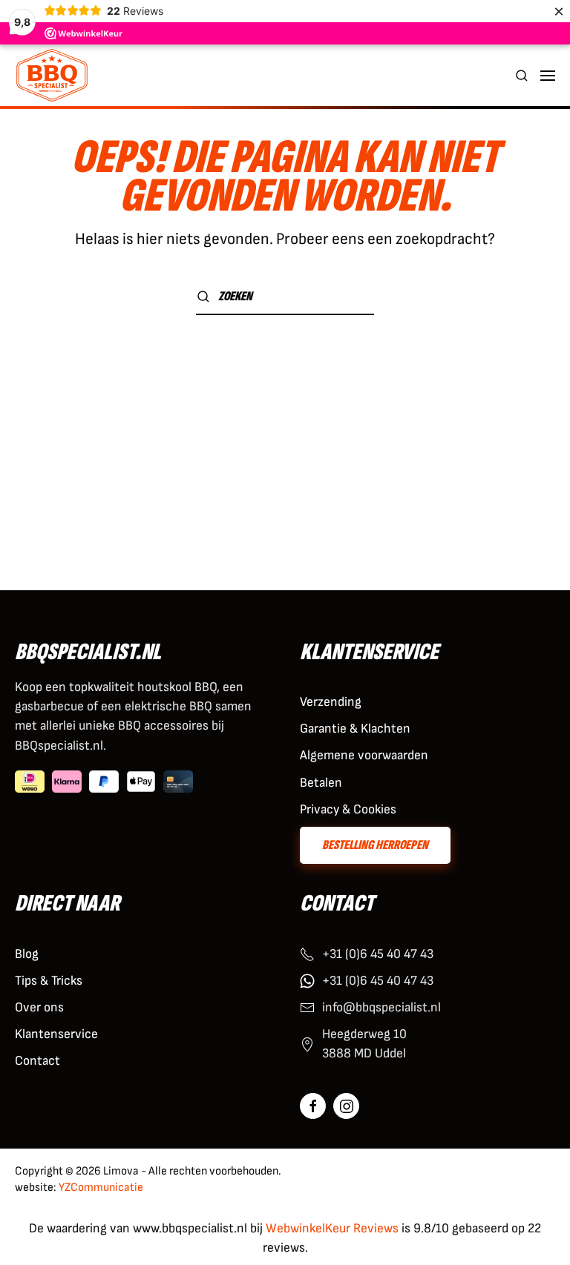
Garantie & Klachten (355, 728)
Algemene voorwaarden (364, 755)
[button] (521, 75)
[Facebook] (313, 1106)
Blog (27, 954)
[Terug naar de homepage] (52, 75)
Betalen (321, 782)
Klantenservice (56, 1034)
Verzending (330, 702)
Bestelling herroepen (375, 845)
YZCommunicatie (101, 1187)
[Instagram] (346, 1106)
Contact (37, 1061)
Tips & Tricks (48, 980)
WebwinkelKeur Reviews (332, 1228)
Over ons (39, 1007)
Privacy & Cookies (348, 809)
